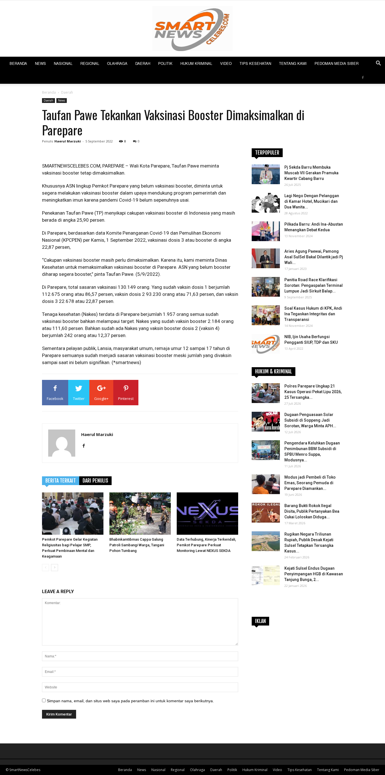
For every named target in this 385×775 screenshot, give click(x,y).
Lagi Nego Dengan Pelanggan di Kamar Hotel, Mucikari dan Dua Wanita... (311, 201)
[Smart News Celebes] (192, 28)
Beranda (18, 63)
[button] (378, 64)
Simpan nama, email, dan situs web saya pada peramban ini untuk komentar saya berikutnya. (130, 701)
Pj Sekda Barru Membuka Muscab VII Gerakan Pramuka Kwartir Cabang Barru (311, 173)
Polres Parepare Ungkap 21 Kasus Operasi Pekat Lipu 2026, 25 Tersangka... (313, 392)
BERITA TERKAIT (60, 480)
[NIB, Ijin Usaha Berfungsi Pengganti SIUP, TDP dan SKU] (266, 344)
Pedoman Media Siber (337, 63)
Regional (89, 63)
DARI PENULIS (95, 480)
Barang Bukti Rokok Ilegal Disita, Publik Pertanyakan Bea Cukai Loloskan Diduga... (311, 511)
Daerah (142, 63)
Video (226, 63)
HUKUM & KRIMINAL (273, 371)
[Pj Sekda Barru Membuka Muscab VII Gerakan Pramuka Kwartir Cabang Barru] (266, 174)
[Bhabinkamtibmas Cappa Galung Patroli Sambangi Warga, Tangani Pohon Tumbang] (140, 513)
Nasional (63, 63)
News (40, 63)
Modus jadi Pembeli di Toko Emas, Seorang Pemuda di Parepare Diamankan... (310, 483)
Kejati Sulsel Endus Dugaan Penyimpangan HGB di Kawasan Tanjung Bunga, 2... (313, 574)
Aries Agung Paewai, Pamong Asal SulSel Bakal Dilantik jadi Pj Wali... (313, 257)
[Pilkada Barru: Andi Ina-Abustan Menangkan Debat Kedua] (266, 231)
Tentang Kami (293, 63)
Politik (165, 63)
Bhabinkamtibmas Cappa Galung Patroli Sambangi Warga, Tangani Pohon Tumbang (136, 545)
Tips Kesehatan (255, 63)
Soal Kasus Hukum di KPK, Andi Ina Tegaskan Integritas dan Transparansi (313, 314)
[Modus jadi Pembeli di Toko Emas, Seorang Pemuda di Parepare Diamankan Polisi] (266, 484)
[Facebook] (363, 77)
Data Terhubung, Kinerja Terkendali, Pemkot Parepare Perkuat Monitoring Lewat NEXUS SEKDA (206, 545)
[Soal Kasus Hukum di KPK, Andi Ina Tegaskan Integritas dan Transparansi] (266, 315)
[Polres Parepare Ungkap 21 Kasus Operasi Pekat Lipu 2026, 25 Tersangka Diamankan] (266, 393)
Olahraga (117, 63)
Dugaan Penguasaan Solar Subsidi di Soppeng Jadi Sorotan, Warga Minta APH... (310, 420)
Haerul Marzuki (67, 141)
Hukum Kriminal (196, 63)
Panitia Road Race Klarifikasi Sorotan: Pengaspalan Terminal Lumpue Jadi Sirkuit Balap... (313, 285)
